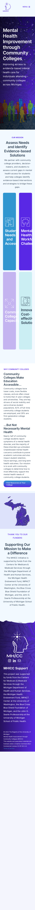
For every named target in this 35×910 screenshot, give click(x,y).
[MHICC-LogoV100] (7, 7)
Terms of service (9, 748)
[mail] (19, 660)
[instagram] (9, 660)
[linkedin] (14, 660)
